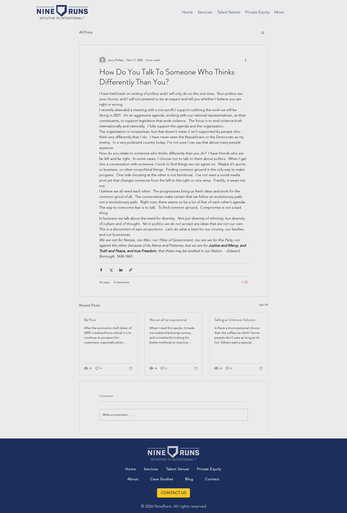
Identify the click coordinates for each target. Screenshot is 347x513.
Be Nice (90, 319)
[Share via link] (131, 270)
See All (263, 305)
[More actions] (245, 60)
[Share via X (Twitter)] (111, 270)
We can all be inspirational (168, 319)
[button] (263, 32)
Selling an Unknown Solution (234, 319)
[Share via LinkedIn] (121, 270)
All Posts (86, 32)
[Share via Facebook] (101, 270)
